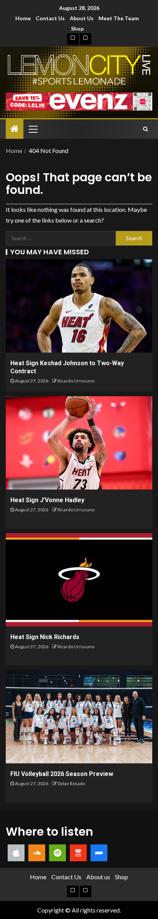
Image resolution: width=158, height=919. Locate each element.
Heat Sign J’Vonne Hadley (47, 500)
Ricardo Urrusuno (76, 381)
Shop (77, 28)
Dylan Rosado (71, 783)
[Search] (145, 129)
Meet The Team (119, 18)
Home (23, 18)
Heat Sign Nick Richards (44, 637)
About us (82, 18)
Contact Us (50, 18)
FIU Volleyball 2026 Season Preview (61, 773)
